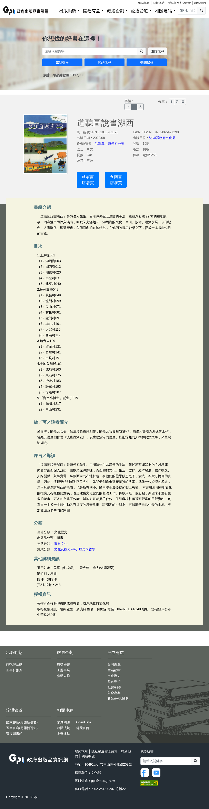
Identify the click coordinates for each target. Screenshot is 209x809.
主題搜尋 (62, 62)
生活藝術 (114, 670)
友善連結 (63, 733)
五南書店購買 (116, 179)
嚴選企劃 (115, 10)
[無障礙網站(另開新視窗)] (149, 783)
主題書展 (63, 670)
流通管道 (139, 10)
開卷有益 (91, 10)
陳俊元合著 (116, 143)
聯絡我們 (200, 2)
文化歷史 (114, 676)
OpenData (83, 722)
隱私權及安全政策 (179, 2)
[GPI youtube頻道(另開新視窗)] (157, 772)
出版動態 (67, 10)
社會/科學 (114, 687)
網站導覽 (144, 2)
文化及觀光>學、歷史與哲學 (74, 549)
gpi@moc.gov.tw (103, 781)
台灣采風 (114, 664)
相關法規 (63, 728)
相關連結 (163, 10)
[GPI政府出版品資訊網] (26, 10)
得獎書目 (82, 728)
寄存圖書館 (14, 733)
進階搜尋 (157, 51)
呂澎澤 (99, 143)
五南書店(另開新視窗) (22, 728)
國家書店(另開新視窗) (22, 722)
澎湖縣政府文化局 (162, 138)
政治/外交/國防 (118, 698)
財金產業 (114, 693)
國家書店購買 (88, 179)
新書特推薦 (14, 670)
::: (54, 10)
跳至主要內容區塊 (11, 2)
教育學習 (114, 681)
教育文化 (60, 543)
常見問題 (63, 722)
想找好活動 (14, 664)
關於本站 (159, 2)
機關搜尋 (146, 62)
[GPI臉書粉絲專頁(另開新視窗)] (145, 772)
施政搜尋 (104, 62)
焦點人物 (63, 676)
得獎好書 (63, 664)
